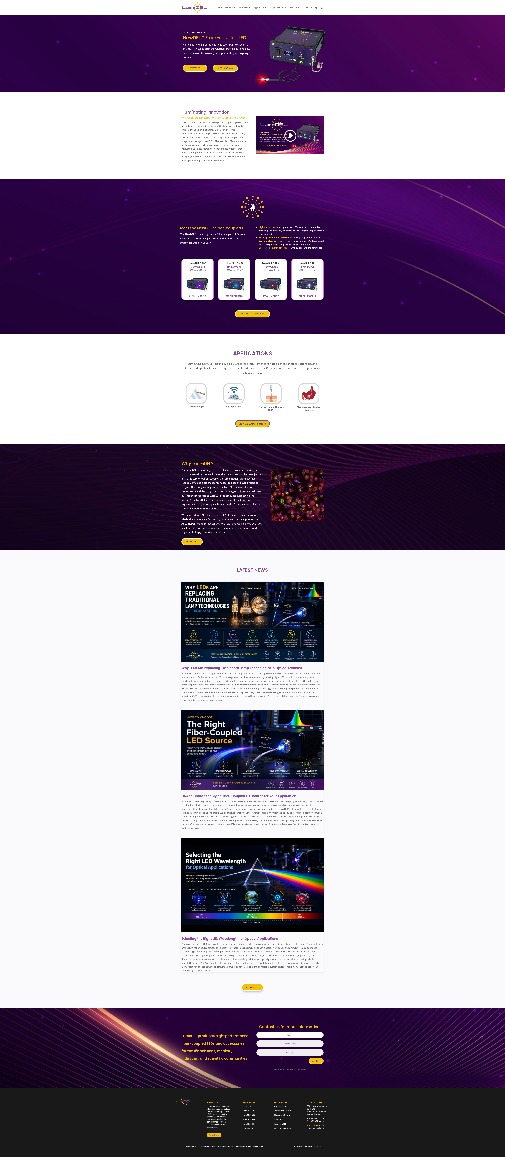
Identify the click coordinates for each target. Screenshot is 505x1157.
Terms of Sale (245, 1146)
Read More (252, 987)
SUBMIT (316, 1060)
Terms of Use (233, 1146)
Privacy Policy (257, 1146)
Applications (259, 8)
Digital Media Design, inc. (312, 1146)
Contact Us (307, 8)
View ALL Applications (253, 423)
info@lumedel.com (316, 1125)
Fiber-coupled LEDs (225, 8)
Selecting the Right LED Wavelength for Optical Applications (229, 938)
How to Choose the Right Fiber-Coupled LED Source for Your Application (238, 796)
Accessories (243, 8)
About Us (293, 8)
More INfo (192, 541)
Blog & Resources (277, 8)
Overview (195, 68)
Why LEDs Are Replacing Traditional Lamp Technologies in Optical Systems (241, 668)
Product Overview (252, 313)
